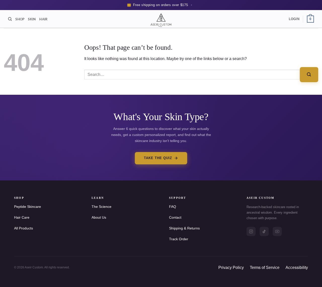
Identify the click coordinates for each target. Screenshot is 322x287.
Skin (32, 19)
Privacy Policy (231, 267)
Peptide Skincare (27, 207)
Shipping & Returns (184, 228)
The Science (101, 207)
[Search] (10, 19)
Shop (19, 19)
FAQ (172, 207)
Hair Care (21, 217)
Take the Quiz (158, 158)
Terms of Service (264, 267)
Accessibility (297, 267)
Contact (175, 217)
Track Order (178, 239)
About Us (99, 217)
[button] (294, 19)
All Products (23, 228)
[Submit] (309, 74)
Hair (43, 19)
